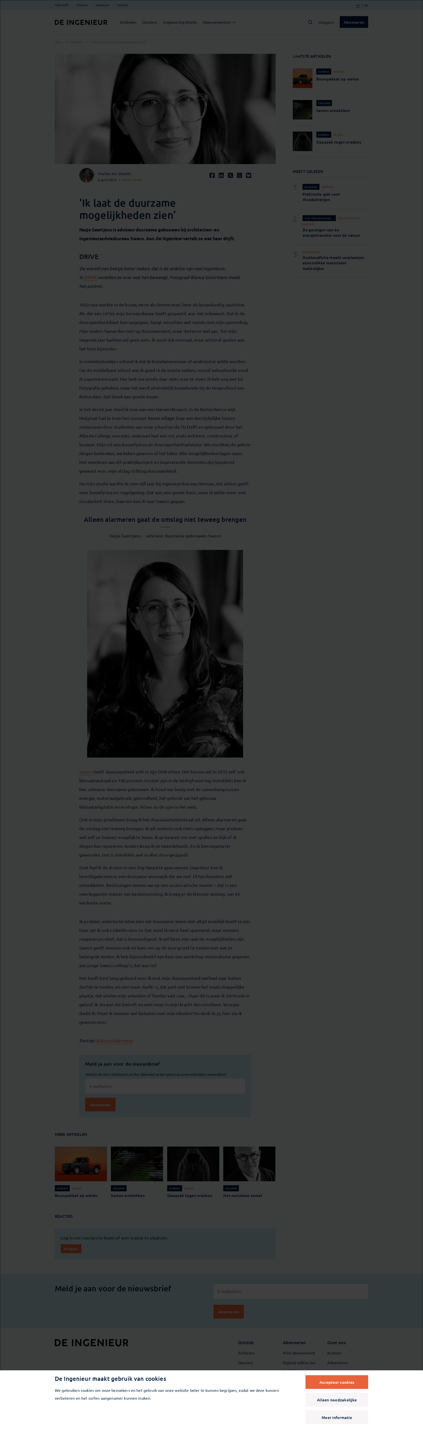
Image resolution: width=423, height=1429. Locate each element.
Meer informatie (337, 1417)
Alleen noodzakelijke (337, 1399)
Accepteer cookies (336, 1382)
